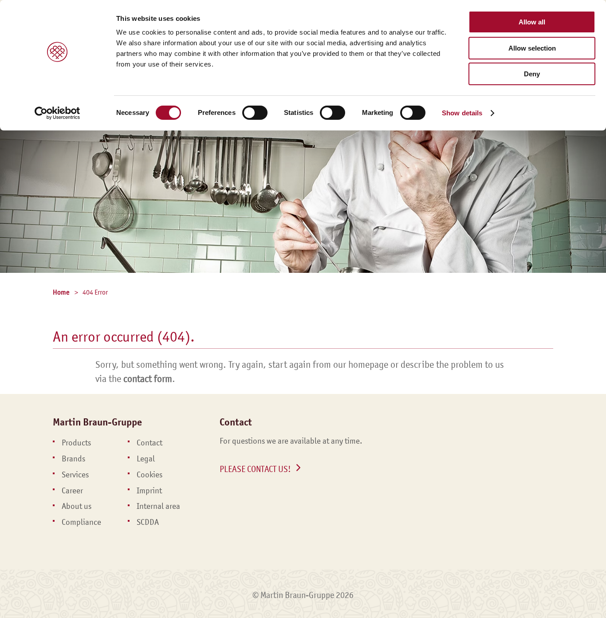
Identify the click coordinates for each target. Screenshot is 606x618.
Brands (73, 459)
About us (76, 506)
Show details (462, 113)
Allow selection (532, 48)
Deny (532, 74)
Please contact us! (255, 469)
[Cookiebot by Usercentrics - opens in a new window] (57, 113)
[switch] (255, 113)
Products (76, 443)
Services (75, 475)
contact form (147, 378)
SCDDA (148, 522)
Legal (146, 459)
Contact (149, 443)
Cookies (149, 475)
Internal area (158, 506)
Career (72, 491)
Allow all (532, 22)
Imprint (149, 491)
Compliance (81, 522)
